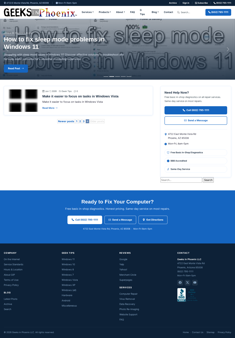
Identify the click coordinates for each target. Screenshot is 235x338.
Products (104, 12)
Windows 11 (68, 259)
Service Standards (13, 264)
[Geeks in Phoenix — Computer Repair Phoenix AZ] (40, 12)
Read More (48, 108)
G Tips (142, 12)
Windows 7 (68, 274)
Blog (154, 12)
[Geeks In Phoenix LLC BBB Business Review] (187, 294)
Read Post (14, 68)
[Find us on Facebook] (180, 283)
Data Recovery (127, 304)
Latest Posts (10, 299)
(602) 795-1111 (223, 3)
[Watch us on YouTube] (195, 283)
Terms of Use (11, 279)
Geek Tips (67, 91)
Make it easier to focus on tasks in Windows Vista (80, 96)
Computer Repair (128, 293)
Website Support (128, 314)
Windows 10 (68, 264)
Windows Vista (70, 279)
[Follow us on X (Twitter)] (187, 283)
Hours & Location (13, 269)
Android (66, 300)
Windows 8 (68, 269)
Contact (168, 12)
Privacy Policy (11, 285)
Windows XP (68, 285)
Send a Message (198, 120)
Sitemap (211, 332)
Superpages (125, 279)
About (119, 12)
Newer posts (66, 121)
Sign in (186, 3)
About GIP (9, 274)
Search (7, 309)
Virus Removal (127, 299)
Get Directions (154, 219)
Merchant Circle (127, 274)
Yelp (121, 264)
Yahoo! (123, 269)
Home (186, 332)
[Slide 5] (129, 76)
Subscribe (202, 3)
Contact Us (197, 332)
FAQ (132, 12)
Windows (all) (69, 290)
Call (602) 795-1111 (197, 110)
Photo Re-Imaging (129, 309)
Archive (173, 3)
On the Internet (12, 259)
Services (87, 12)
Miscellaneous (69, 305)
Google (123, 259)
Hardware (67, 295)
